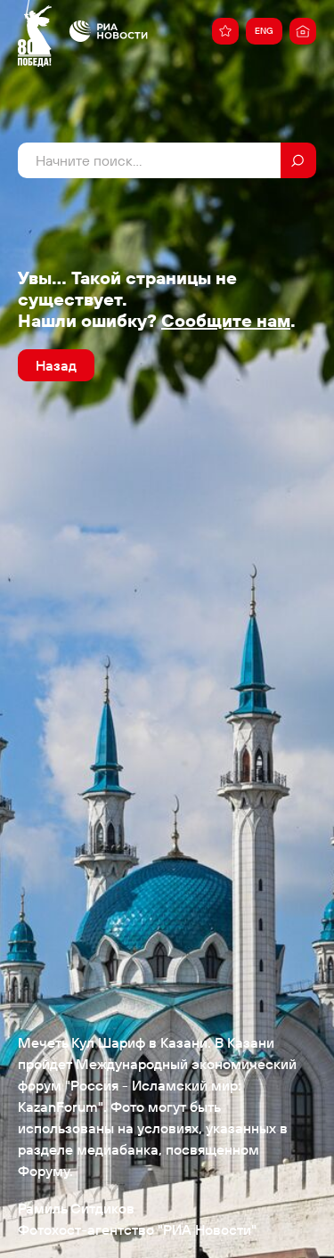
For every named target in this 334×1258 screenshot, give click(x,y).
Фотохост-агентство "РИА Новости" (137, 1229)
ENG (264, 31)
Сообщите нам (225, 320)
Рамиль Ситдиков (76, 1208)
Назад (56, 365)
